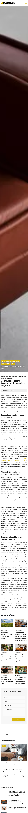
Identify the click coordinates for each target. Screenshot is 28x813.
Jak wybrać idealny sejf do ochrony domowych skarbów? (17, 808)
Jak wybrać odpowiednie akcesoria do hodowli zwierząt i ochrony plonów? (7, 634)
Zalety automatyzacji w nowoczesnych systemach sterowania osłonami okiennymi (16, 802)
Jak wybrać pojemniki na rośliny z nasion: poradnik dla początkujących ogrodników (6, 659)
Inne (13, 363)
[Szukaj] (3, 734)
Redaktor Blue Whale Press (11, 361)
